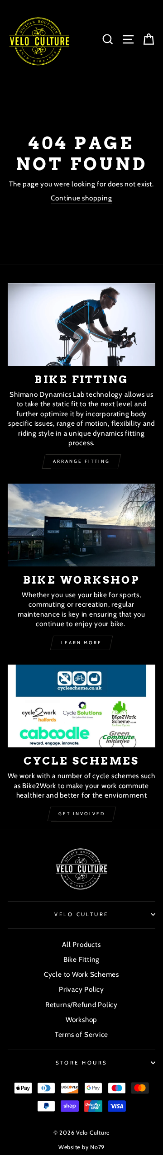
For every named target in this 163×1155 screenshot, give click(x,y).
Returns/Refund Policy (81, 1004)
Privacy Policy (81, 989)
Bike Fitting (81, 959)
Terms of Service (81, 1034)
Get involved (81, 814)
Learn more (81, 643)
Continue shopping (81, 198)
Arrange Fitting (81, 461)
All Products (81, 944)
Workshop (81, 1019)
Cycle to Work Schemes (81, 974)
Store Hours (82, 1063)
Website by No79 (81, 1147)
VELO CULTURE (81, 914)
